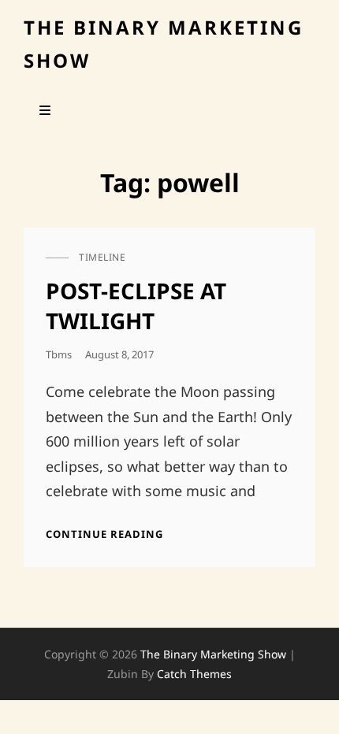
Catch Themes (194, 673)
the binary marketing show (213, 654)
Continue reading (104, 534)
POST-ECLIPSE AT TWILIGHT (136, 305)
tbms (59, 354)
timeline (102, 257)
